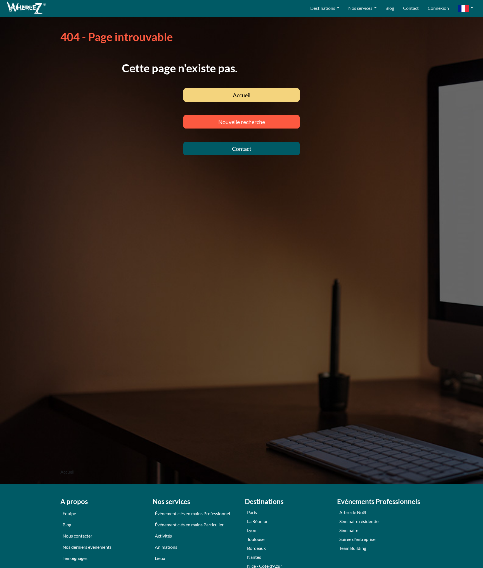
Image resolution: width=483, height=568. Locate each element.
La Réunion (258, 521)
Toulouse (255, 539)
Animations (166, 547)
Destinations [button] (323, 8)
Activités (163, 535)
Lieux (160, 558)
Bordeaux (256, 548)
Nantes (254, 557)
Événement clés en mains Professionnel (192, 513)
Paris (252, 512)
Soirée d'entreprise (357, 539)
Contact (411, 8)
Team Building (352, 548)
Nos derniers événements (87, 547)
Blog (389, 8)
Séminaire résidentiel (359, 521)
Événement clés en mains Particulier (189, 524)
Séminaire (348, 530)
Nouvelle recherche (241, 121)
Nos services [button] (360, 8)
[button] (465, 9)
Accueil (241, 95)
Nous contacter (77, 535)
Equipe (69, 513)
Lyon (251, 530)
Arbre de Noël (352, 512)
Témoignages (75, 558)
